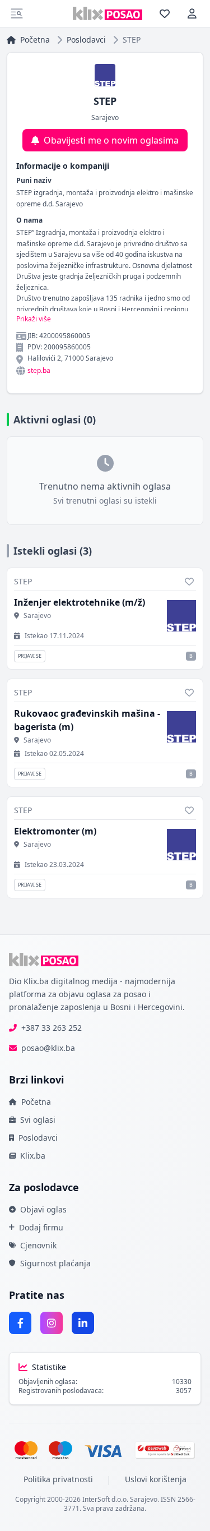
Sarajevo (37, 615)
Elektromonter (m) (55, 831)
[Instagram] (51, 1323)
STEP (23, 581)
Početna (35, 39)
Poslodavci (86, 39)
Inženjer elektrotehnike (79, 602)
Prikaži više (33, 319)
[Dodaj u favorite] (189, 581)
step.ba (38, 370)
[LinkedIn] (83, 1323)
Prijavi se (29, 656)
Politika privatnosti (58, 1479)
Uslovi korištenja (155, 1479)
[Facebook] (20, 1323)
